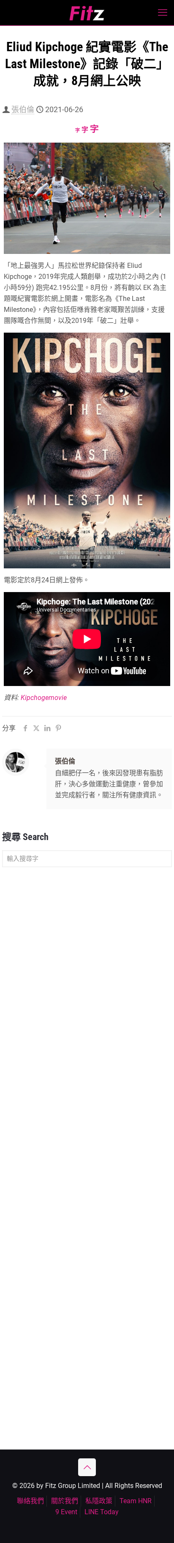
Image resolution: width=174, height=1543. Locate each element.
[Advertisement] (87, 967)
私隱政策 (98, 1501)
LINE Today (101, 1512)
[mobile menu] (162, 13)
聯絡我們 (30, 1501)
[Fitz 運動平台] (87, 12)
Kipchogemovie (44, 698)
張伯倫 (22, 109)
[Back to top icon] (87, 1467)
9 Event (66, 1512)
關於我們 (64, 1501)
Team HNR (136, 1501)
